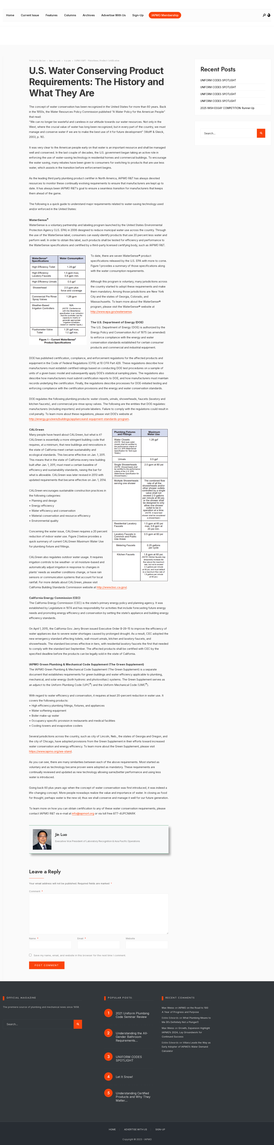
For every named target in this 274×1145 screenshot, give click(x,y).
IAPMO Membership (165, 15)
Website (130, 938)
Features (51, 15)
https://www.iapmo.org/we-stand (50, 751)
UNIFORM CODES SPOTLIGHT (218, 80)
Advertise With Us (113, 15)
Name (33, 938)
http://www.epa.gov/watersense (111, 311)
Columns (70, 15)
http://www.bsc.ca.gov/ (112, 587)
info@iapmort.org (83, 813)
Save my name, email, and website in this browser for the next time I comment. (80, 955)
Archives (89, 15)
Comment (36, 891)
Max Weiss (168, 1007)
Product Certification (109, 60)
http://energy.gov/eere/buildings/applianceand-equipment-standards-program (79, 419)
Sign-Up (138, 15)
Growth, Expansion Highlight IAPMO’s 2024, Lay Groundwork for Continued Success (186, 1032)
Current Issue (30, 15)
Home (10, 15)
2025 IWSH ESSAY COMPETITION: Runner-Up (227, 108)
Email (81, 938)
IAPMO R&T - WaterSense (86, 60)
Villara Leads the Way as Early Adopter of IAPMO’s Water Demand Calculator (186, 1047)
